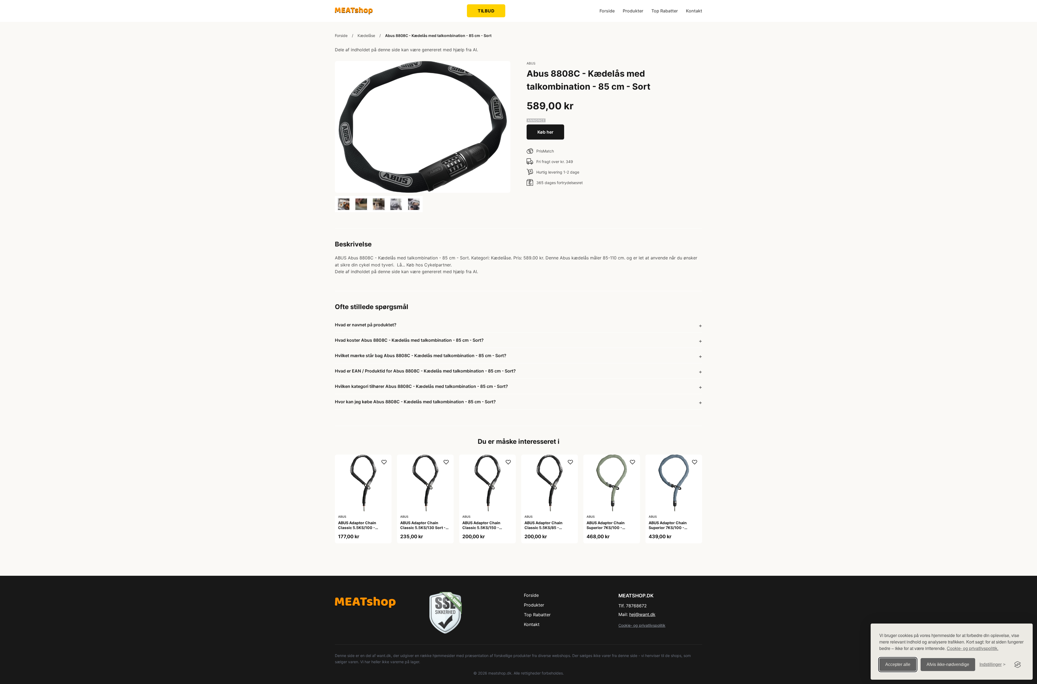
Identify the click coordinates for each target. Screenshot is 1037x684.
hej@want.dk (642, 614)
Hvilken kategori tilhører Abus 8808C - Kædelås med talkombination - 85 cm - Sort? (421, 386)
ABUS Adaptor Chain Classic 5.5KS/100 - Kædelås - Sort (357, 527)
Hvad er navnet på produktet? (365, 324)
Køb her (545, 132)
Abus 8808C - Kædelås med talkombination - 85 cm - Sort (438, 35)
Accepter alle (897, 664)
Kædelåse (366, 35)
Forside (607, 10)
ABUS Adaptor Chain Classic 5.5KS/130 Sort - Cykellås (423, 527)
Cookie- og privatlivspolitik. (972, 648)
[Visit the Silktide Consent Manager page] (1017, 664)
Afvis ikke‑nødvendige (948, 664)
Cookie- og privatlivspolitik (641, 625)
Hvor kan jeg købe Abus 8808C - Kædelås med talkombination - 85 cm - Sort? (415, 401)
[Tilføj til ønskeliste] (384, 462)
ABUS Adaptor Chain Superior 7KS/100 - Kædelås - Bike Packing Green (608, 530)
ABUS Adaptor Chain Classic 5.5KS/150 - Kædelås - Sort (481, 527)
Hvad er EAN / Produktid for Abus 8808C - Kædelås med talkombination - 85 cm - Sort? (425, 371)
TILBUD (486, 10)
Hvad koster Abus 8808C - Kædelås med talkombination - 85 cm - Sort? (409, 340)
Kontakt (694, 10)
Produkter (633, 10)
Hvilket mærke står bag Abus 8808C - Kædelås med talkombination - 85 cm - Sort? (420, 355)
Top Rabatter (664, 10)
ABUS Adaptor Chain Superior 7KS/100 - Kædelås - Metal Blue (668, 527)
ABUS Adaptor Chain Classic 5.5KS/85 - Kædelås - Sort (543, 527)
